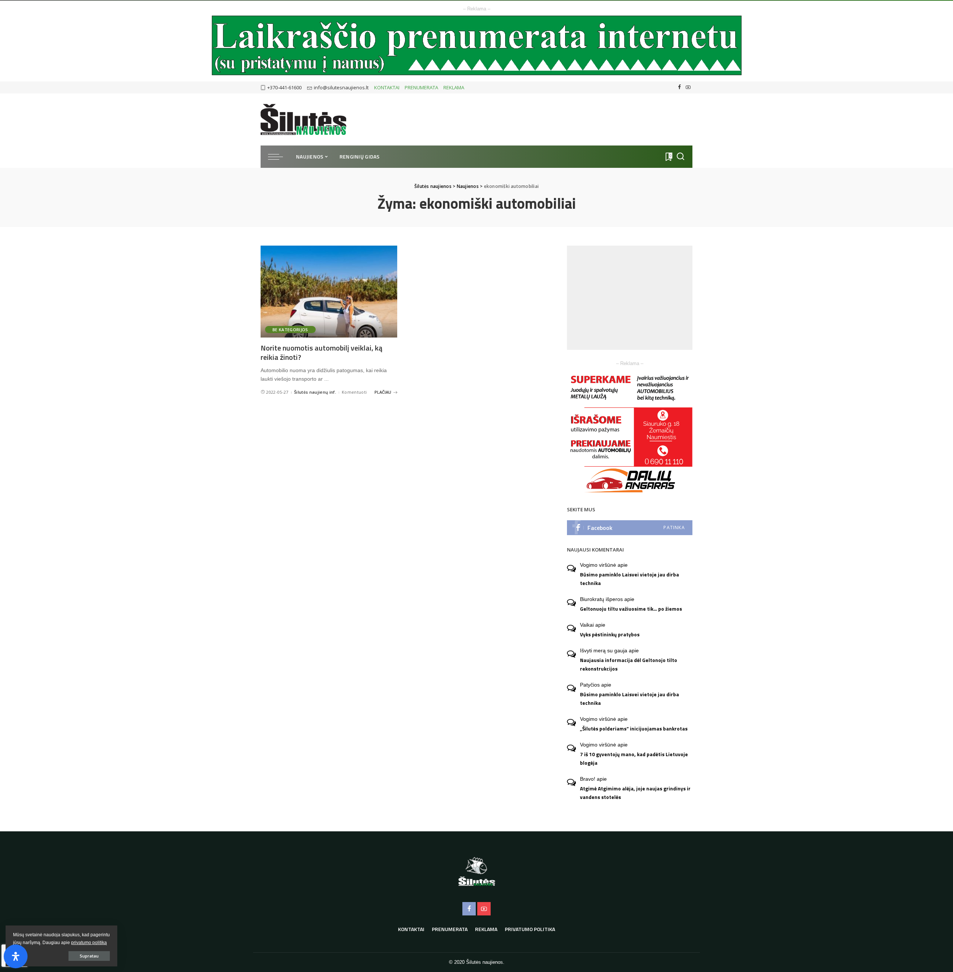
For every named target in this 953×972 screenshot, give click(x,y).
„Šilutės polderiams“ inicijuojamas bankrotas (634, 728)
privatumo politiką (89, 942)
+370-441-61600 (284, 87)
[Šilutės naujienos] (303, 119)
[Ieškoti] (680, 157)
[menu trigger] (279, 157)
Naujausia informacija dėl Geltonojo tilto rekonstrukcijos (628, 664)
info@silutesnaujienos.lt (341, 87)
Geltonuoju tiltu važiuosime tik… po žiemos (631, 609)
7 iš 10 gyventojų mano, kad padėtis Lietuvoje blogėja (634, 759)
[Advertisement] (629, 298)
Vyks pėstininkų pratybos (610, 634)
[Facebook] (679, 87)
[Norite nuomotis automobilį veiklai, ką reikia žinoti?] (329, 292)
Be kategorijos (290, 329)
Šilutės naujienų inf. (315, 392)
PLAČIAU (382, 392)
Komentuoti (354, 392)
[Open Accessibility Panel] (16, 956)
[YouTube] (688, 87)
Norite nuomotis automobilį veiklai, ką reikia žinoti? (321, 352)
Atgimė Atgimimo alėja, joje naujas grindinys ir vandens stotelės (635, 793)
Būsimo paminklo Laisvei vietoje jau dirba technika (629, 579)
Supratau (89, 956)
